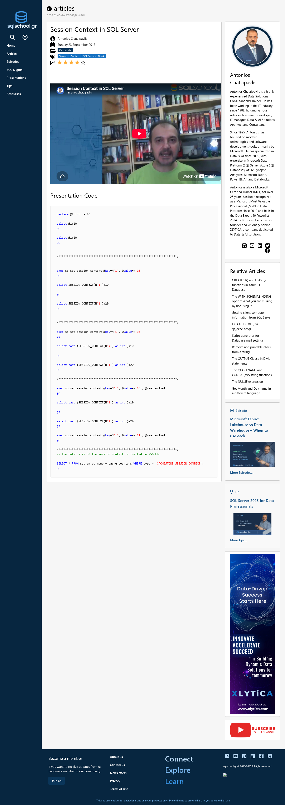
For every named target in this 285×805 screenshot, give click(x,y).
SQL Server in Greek (93, 56)
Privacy (115, 781)
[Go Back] (50, 8)
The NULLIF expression (247, 381)
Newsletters (118, 773)
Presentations (16, 78)
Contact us (117, 765)
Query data (65, 50)
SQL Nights (14, 70)
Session (63, 56)
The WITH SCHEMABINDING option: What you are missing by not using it (252, 301)
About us (116, 757)
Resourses (14, 94)
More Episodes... (241, 472)
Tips (9, 86)
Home (11, 45)
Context (75, 56)
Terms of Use (119, 789)
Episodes (13, 61)
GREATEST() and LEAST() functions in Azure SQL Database (249, 285)
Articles (12, 53)
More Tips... (238, 540)
